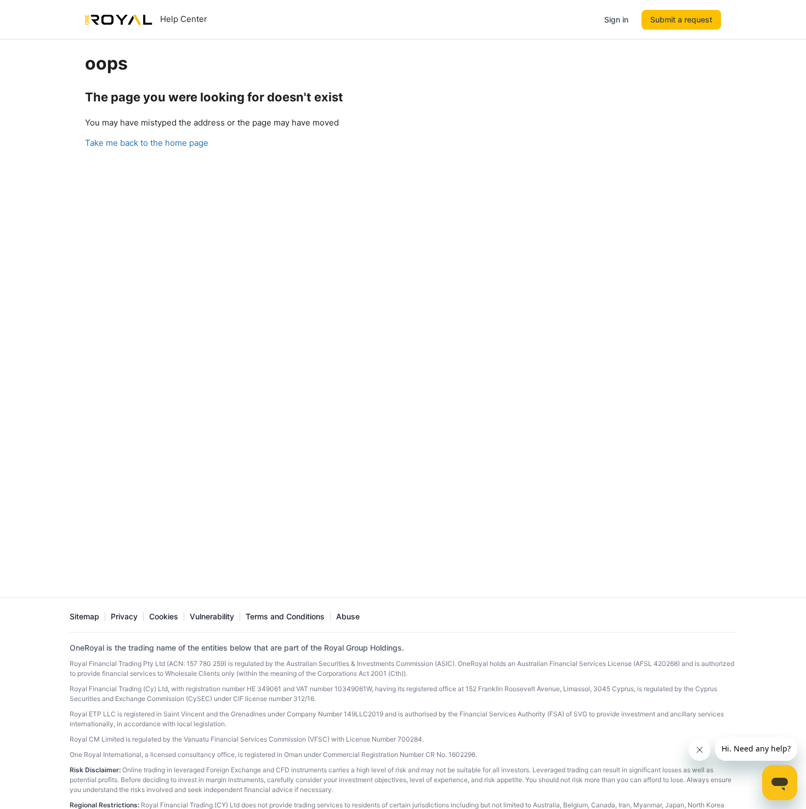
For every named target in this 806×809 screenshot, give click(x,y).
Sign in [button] (616, 19)
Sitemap (84, 616)
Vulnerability (212, 616)
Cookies (163, 616)
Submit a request (681, 19)
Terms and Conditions (285, 616)
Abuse (348, 616)
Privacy (124, 616)
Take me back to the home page (146, 143)
